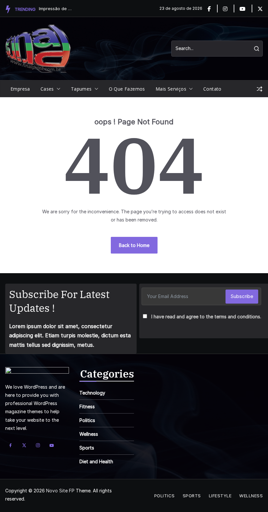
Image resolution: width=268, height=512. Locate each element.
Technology (92, 393)
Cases (47, 89)
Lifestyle (220, 495)
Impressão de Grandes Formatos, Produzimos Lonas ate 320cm (55, 8)
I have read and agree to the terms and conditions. (206, 316)
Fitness (87, 406)
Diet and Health (96, 461)
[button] (57, 89)
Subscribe (241, 296)
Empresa (20, 89)
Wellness (88, 434)
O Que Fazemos (127, 89)
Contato (212, 89)
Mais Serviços (171, 89)
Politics (87, 420)
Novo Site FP (60, 490)
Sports (86, 447)
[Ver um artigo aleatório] (259, 89)
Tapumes (81, 89)
